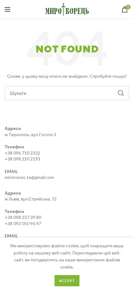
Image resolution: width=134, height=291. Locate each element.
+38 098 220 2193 (22, 158)
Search (121, 93)
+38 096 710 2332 (22, 152)
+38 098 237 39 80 (23, 217)
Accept (67, 280)
